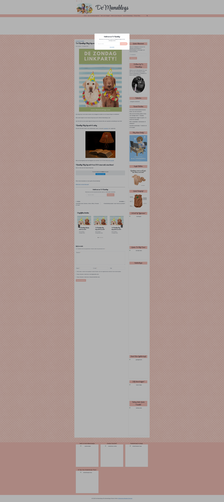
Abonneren (123, 43)
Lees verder (112, 47)
